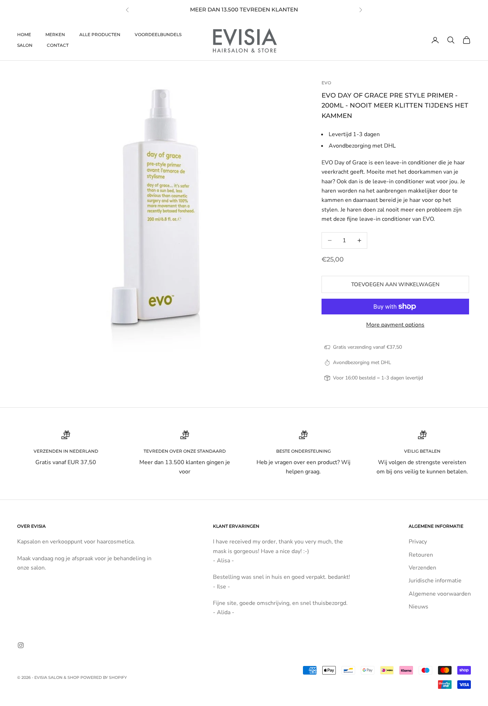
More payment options (395, 325)
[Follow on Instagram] (20, 645)
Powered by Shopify (103, 677)
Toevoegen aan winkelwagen (395, 284)
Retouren (421, 555)
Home (24, 34)
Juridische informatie (435, 581)
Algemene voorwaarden (440, 594)
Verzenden (422, 568)
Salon (25, 45)
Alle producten (99, 34)
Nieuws (418, 607)
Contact (58, 45)
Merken (55, 34)
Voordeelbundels (158, 34)
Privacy (418, 542)
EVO (326, 82)
